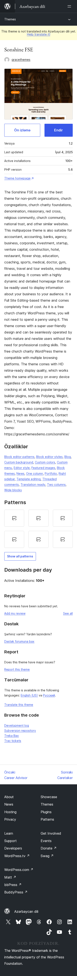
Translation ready (33, 484)
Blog (67, 456)
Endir (58, 130)
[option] (14, 518)
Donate (49, 848)
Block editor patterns (19, 456)
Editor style (22, 468)
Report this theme (17, 669)
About (9, 797)
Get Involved (51, 833)
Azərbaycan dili (26, 911)
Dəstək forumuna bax (19, 641)
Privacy (10, 819)
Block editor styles (49, 456)
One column (34, 473)
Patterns (47, 819)
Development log (16, 725)
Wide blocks (13, 490)
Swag (47, 856)
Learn (8, 833)
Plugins (46, 812)
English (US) (29, 695)
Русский (49, 695)
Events (46, 841)
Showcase (49, 797)
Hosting (10, 812)
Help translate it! (38, 34)
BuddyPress (16, 892)
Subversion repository (20, 730)
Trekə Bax (11, 735)
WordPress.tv (17, 856)
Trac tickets (12, 741)
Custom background (18, 462)
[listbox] (38, 529)
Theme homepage (17, 178)
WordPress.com (18, 870)
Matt (10, 877)
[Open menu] (70, 6)
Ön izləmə (22, 130)
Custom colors (45, 462)
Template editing (28, 479)
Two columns (56, 484)
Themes (10, 19)
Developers (13, 848)
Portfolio (51, 473)
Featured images (43, 468)
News (20, 473)
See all (68, 613)
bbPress (13, 885)
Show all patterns (20, 556)
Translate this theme (18, 704)
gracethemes (21, 59)
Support (10, 841)
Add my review (14, 613)
